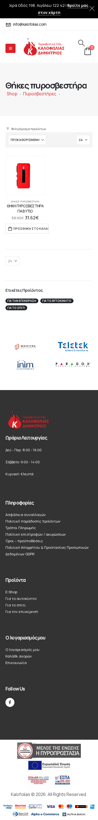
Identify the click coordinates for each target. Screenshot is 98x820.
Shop (12, 94)
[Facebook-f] (9, 702)
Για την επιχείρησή (21, 301)
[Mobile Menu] (10, 48)
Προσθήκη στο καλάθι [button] (30, 228)
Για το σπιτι (16, 308)
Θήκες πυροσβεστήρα (25, 201)
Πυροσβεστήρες (39, 94)
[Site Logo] (48, 47)
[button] (81, 43)
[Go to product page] (25, 175)
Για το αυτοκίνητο (56, 301)
